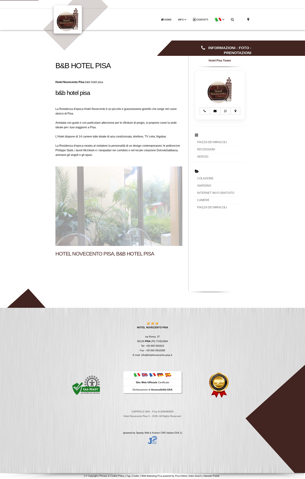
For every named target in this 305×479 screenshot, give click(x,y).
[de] (160, 374)
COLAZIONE (205, 178)
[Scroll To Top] (298, 475)
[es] (168, 374)
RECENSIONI (206, 149)
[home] (77, 19)
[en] (144, 374)
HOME (168, 19)
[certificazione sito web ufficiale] (219, 385)
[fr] (152, 374)
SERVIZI (202, 156)
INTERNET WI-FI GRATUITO (215, 192)
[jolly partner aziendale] (152, 440)
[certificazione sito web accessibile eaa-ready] (86, 385)
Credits (135, 476)
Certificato (152, 382)
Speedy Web (142, 432)
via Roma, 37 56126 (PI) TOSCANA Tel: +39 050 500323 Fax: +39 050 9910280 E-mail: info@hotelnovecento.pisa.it (152, 341)
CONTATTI (202, 19)
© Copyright (91, 476)
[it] (136, 374)
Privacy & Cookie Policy (112, 476)
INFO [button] (181, 19)
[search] (232, 19)
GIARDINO (204, 185)
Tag (128, 476)
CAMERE (203, 200)
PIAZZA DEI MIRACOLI (212, 142)
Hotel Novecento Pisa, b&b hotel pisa (104, 254)
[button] (219, 19)
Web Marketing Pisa (151, 476)
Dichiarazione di (152, 389)
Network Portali (211, 476)
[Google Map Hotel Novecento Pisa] (248, 19)
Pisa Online (181, 476)
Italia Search (195, 476)
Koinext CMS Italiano (163, 432)
